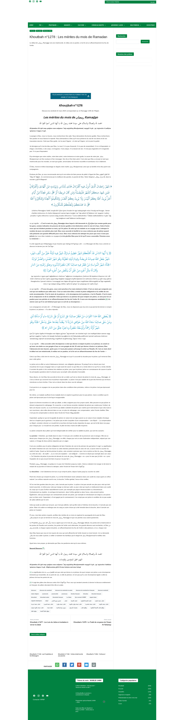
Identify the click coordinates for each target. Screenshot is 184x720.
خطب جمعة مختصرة (90, 604)
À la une (32, 30)
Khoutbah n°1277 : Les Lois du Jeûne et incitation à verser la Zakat (49, 623)
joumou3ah (55, 593)
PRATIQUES (52, 25)
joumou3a (45, 593)
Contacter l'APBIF (39, 699)
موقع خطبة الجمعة (44, 611)
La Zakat (69, 597)
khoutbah (34, 597)
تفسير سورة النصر (56, 600)
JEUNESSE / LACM (117, 25)
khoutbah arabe (44, 597)
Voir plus (152, 2)
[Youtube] (64, 666)
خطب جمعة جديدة (35, 604)
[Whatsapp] (57, 666)
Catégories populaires (128, 680)
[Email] (86, 666)
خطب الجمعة (74, 600)
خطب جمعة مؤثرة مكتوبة (75, 604)
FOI (40, 25)
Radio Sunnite (122, 700)
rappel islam (93, 597)
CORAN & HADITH (98, 25)
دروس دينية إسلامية (61, 607)
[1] (106, 299)
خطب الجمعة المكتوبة (86, 600)
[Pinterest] (79, 666)
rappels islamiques (36, 600)
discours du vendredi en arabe (63, 590)
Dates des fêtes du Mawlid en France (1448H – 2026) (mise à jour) (85, 709)
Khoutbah (151, 25)
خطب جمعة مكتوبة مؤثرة (37, 607)
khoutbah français (58, 597)
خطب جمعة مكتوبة (103, 604)
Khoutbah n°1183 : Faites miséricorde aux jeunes (70, 655)
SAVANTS (67, 25)
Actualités (121, 692)
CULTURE (81, 25)
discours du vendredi (46, 590)
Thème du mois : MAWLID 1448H (89, 680)
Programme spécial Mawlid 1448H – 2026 (86, 701)
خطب (65, 600)
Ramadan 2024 (47, 30)
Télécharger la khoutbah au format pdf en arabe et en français (69, 96)
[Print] (94, 666)
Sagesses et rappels (124, 694)
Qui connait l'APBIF (80, 597)
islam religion (35, 593)
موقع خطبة (34, 611)
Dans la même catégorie (38, 634)
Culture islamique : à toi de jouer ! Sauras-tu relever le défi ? (85, 686)
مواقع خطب (84, 607)
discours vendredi (103, 590)
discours (33, 590)
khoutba (85, 593)
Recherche (121, 36)
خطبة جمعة (50, 607)
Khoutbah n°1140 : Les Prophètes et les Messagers (41, 655)
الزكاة (46, 600)
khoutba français (96, 593)
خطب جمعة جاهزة (99, 600)
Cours (120, 703)
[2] (30, 582)
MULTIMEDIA (134, 25)
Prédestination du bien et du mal (127, 697)
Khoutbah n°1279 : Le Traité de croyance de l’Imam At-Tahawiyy (92, 623)
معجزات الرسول (73, 607)
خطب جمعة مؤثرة (61, 604)
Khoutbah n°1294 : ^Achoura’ (96, 654)
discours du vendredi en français (85, 590)
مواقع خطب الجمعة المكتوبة (97, 607)
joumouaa (64, 593)
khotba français (75, 593)
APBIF (31, 25)
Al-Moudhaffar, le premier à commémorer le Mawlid (83, 694)
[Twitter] (72, 666)
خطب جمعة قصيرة (48, 604)
